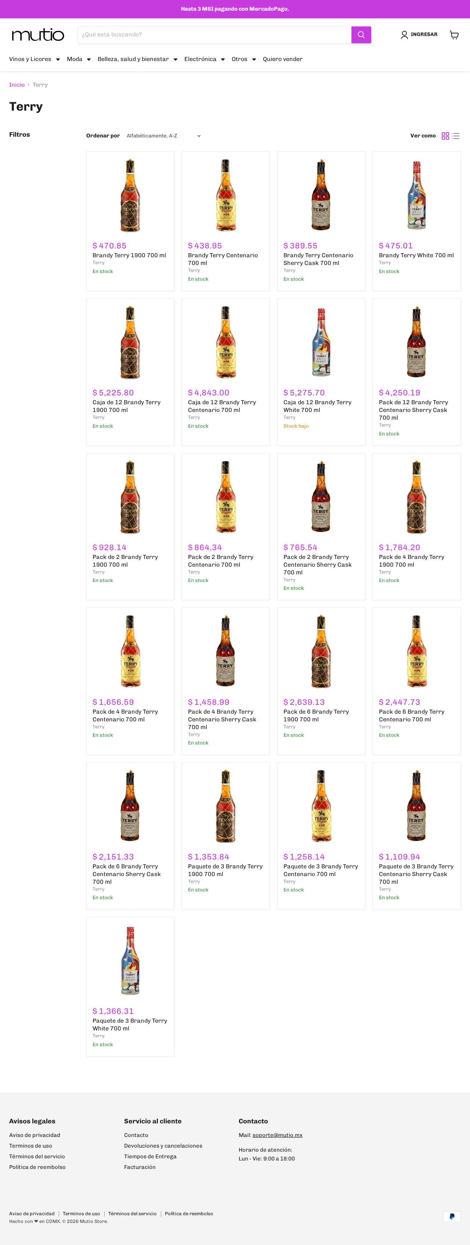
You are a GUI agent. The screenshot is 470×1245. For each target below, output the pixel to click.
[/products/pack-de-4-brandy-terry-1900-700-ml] (417, 497)
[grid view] (445, 136)
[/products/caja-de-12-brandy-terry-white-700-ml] (321, 342)
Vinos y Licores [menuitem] (30, 58)
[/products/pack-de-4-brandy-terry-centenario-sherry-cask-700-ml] (226, 651)
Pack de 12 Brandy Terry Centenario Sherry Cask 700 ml (413, 410)
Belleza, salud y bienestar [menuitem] (133, 58)
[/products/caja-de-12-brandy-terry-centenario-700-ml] (226, 342)
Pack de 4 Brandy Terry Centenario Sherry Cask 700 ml (222, 719)
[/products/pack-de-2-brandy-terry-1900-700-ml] (130, 497)
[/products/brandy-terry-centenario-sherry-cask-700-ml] (321, 195)
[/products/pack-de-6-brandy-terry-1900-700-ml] (321, 651)
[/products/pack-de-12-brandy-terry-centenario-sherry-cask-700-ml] (417, 342)
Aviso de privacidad (34, 1135)
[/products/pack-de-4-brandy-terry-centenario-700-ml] (130, 651)
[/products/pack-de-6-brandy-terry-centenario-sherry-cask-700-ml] (130, 806)
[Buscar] (361, 34)
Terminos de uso (30, 1145)
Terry (99, 262)
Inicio (17, 85)
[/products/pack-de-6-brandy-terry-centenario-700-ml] (417, 651)
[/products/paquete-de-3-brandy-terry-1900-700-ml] (226, 806)
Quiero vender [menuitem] (283, 58)
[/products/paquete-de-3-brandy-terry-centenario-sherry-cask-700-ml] (417, 806)
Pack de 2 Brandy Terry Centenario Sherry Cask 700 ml (317, 564)
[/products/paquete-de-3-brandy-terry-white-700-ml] (130, 961)
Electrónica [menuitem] (200, 58)
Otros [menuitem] (239, 58)
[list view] (456, 136)
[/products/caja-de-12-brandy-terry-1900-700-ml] (130, 342)
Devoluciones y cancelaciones (163, 1145)
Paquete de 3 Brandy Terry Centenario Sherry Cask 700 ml (416, 874)
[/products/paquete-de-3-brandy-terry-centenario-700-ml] (321, 806)
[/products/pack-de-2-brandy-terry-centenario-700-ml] (226, 497)
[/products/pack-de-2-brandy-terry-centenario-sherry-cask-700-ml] (321, 497)
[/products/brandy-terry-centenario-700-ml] (226, 195)
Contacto (136, 1135)
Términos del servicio (37, 1156)
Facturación (140, 1167)
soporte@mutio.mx (278, 1135)
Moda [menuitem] (75, 58)
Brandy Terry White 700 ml (416, 255)
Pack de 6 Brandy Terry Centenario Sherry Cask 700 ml (127, 874)
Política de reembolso (37, 1167)
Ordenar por (103, 136)
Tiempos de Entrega (150, 1156)
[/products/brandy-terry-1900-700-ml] (130, 195)
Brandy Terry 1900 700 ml (129, 255)
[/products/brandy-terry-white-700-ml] (417, 195)
